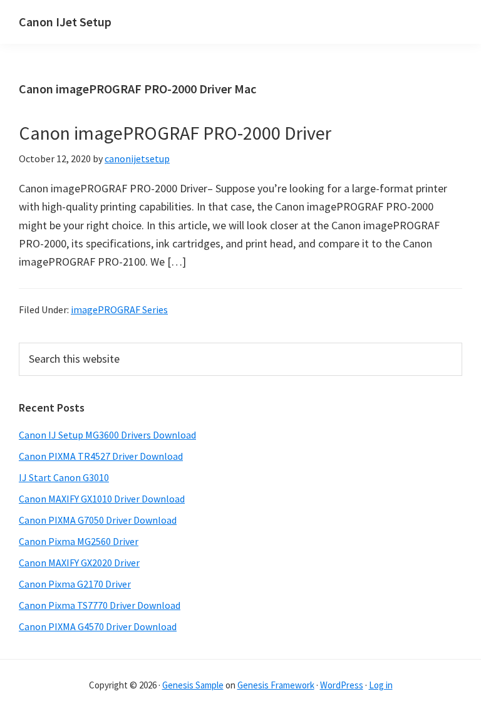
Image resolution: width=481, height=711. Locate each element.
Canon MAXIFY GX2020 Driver (79, 562)
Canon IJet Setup (65, 21)
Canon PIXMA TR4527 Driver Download (101, 456)
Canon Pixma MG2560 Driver (78, 541)
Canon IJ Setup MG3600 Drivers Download (107, 434)
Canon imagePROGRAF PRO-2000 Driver (175, 133)
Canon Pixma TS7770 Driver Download (99, 605)
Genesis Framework (275, 685)
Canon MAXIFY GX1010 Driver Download (102, 498)
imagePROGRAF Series (119, 309)
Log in (381, 685)
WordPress (341, 685)
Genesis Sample (193, 685)
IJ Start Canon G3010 (64, 477)
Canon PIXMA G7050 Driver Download (98, 520)
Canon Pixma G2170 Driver (75, 584)
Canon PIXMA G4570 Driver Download (98, 626)
